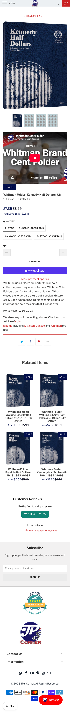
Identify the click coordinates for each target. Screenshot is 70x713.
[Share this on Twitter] (21, 341)
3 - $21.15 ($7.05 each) (31, 228)
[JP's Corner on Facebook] (26, 673)
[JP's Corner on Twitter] (20, 673)
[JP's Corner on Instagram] (43, 673)
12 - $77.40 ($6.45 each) (48, 236)
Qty (5, 245)
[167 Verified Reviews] (35, 616)
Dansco (40, 325)
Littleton (29, 325)
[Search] (58, 3)
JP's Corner (35, 3)
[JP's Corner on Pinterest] (37, 673)
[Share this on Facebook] (30, 341)
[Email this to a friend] (47, 341)
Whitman (56, 325)
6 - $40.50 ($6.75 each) (18, 236)
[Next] (63, 65)
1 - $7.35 (9, 228)
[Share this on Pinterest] (38, 341)
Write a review (35, 514)
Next (42, 16)
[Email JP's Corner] (49, 673)
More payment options (35, 279)
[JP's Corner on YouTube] (32, 673)
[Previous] (6, 65)
